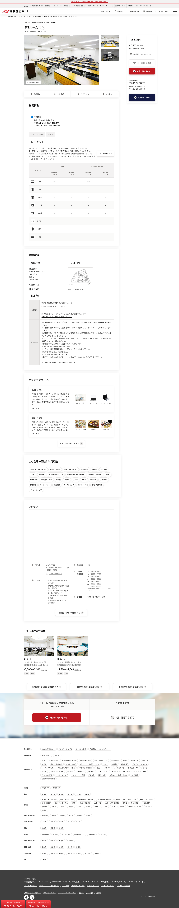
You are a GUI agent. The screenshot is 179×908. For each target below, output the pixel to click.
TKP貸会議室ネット (11, 16)
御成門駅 (38, 16)
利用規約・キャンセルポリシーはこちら (57, 316)
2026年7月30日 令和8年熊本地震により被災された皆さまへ (89, 2)
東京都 (23, 16)
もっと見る (35, 408)
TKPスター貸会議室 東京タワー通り (56, 16)
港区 (30, 16)
